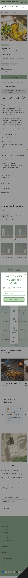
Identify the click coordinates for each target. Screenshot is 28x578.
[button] (25, 7)
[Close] (25, 274)
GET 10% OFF (14, 299)
